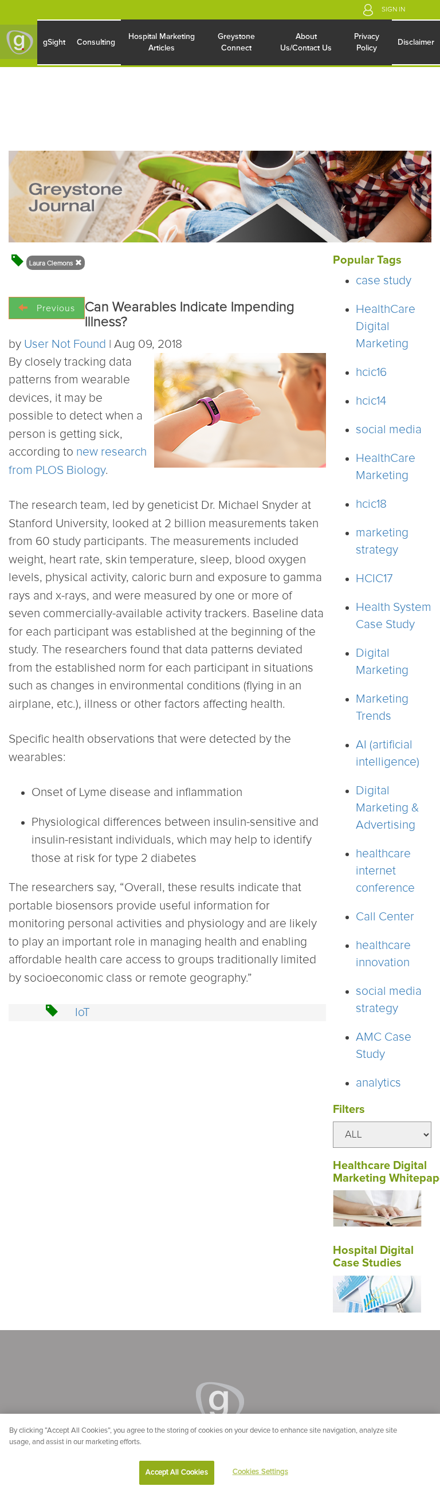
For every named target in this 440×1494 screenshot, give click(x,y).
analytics (378, 1083)
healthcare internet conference (385, 871)
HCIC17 (374, 578)
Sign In (393, 9)
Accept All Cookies (176, 1472)
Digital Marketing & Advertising (387, 808)
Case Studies (367, 1263)
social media (389, 430)
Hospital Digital (375, 1250)
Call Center (385, 917)
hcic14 (371, 401)
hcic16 (371, 372)
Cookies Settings (260, 1472)
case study (383, 281)
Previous (56, 308)
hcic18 (371, 504)
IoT (82, 1012)
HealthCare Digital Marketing (385, 326)
